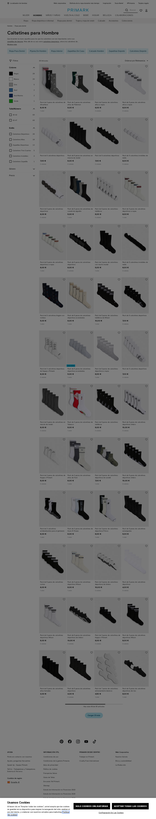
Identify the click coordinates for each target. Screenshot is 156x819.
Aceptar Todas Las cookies (130, 806)
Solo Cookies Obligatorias (92, 806)
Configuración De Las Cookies (111, 813)
